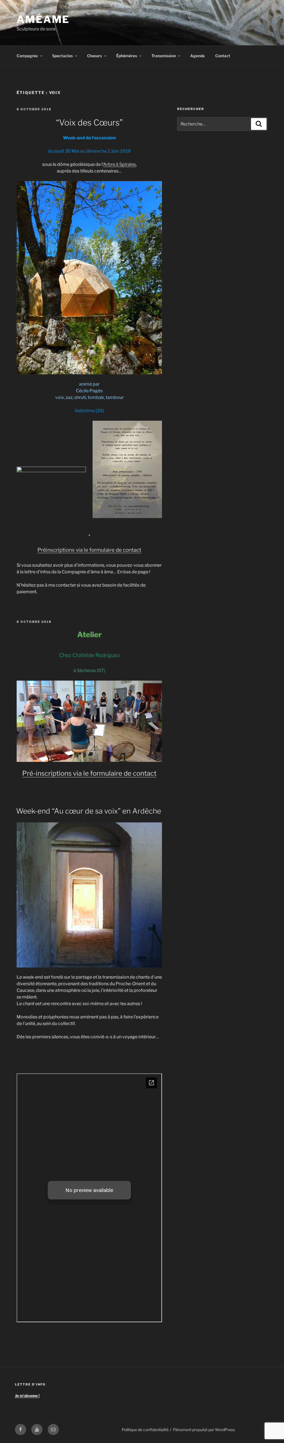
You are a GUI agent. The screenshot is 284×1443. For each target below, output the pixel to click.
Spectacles (62, 55)
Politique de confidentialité (145, 1429)
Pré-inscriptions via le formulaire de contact (89, 773)
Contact (222, 55)
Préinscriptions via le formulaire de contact (89, 550)
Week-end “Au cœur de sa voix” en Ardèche (88, 811)
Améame (43, 19)
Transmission (163, 55)
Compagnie (27, 55)
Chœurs (94, 55)
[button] (51, 469)
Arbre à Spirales (119, 164)
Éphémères (126, 55)
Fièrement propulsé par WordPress (204, 1429)
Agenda (197, 55)
